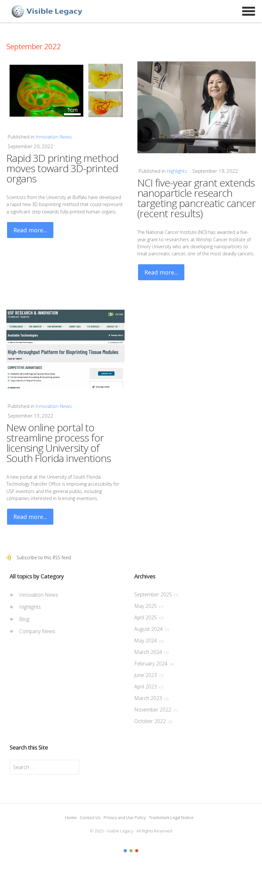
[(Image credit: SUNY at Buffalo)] (65, 90)
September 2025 (156, 594)
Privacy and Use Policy (125, 817)
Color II (131, 850)
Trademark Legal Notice (171, 817)
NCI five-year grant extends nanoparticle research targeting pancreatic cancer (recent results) (196, 198)
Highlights (177, 171)
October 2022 (153, 721)
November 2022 (156, 709)
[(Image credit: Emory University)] (196, 107)
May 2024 (148, 640)
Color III (136, 850)
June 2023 (148, 675)
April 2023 (148, 686)
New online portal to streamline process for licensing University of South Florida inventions (58, 442)
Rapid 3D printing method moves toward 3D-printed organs (62, 168)
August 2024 (151, 628)
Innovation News (54, 136)
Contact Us (90, 817)
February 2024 (154, 663)
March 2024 (151, 652)
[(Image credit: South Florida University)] (65, 349)
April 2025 (148, 617)
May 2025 (148, 605)
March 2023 (151, 698)
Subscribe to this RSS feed (44, 557)
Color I (125, 850)
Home (71, 817)
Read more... (30, 230)
